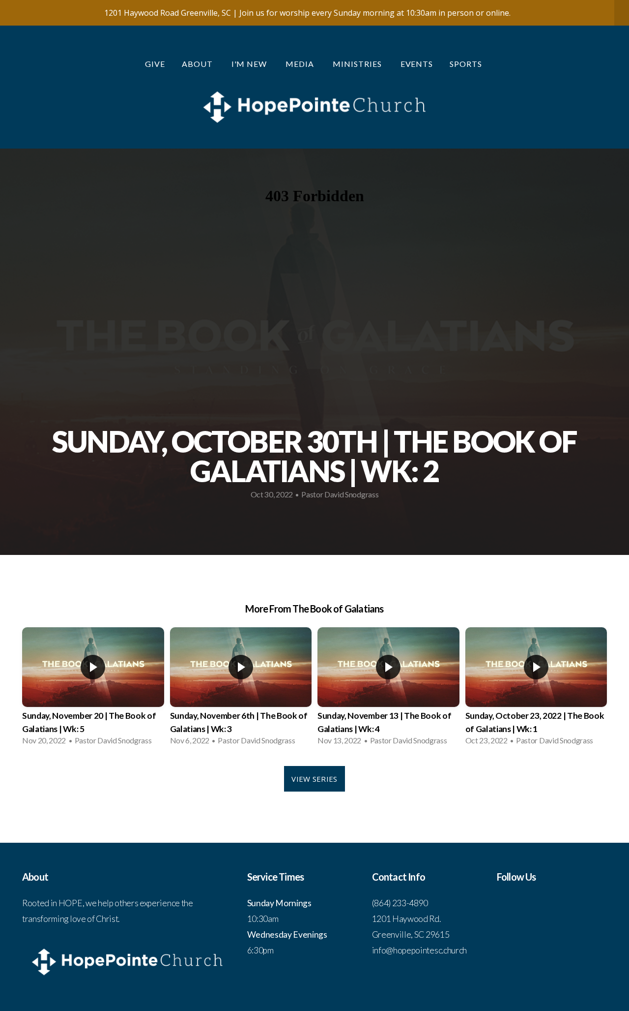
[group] (93, 689)
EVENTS (416, 63)
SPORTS (467, 63)
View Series (314, 779)
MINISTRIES (358, 63)
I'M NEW (250, 63)
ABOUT (198, 63)
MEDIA (301, 63)
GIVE (155, 63)
